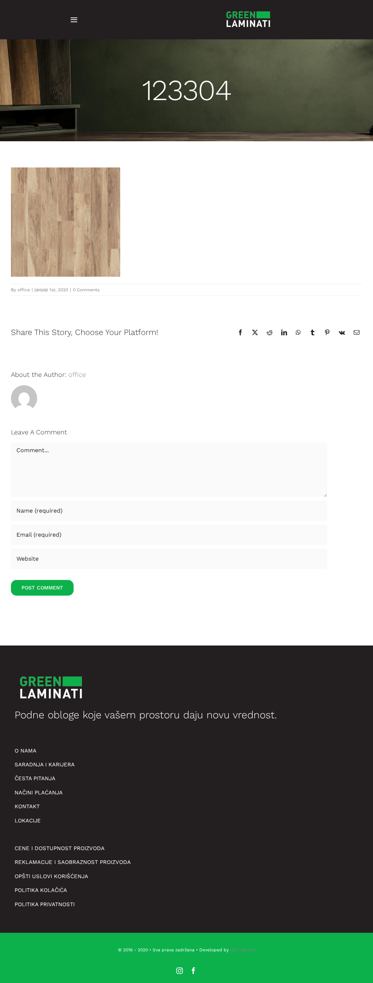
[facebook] (193, 970)
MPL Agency (242, 949)
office (23, 289)
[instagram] (179, 970)
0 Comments (86, 289)
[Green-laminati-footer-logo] (248, 8)
